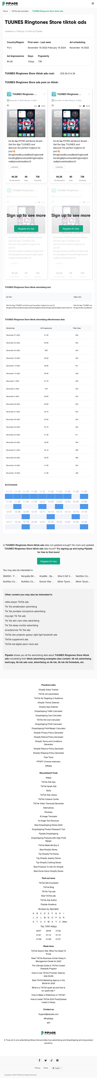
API (48, 1022)
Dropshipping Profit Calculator (48, 724)
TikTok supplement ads (16, 639)
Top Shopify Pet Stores (48, 853)
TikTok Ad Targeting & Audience (48, 698)
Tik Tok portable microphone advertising (25, 611)
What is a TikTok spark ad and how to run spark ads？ (48, 989)
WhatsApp (48, 1018)
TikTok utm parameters (48, 693)
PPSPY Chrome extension (48, 761)
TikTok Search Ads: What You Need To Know (48, 952)
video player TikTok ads (17, 601)
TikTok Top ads (48, 891)
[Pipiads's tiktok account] (51, 1060)
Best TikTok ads (48, 895)
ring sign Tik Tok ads (15, 615)
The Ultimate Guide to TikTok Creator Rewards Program (48, 967)
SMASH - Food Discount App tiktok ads (12, 576)
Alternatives (48, 807)
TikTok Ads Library (48, 794)
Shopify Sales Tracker (48, 689)
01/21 (38, 934)
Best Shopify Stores (48, 849)
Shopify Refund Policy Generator (48, 736)
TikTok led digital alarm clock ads (21, 644)
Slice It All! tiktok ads (67, 576)
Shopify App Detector (48, 706)
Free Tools (48, 757)
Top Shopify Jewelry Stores (48, 858)
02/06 (48, 930)
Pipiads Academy (48, 904)
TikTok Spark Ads (48, 786)
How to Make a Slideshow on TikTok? (48, 994)
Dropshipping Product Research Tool (48, 829)
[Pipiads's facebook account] (40, 1060)
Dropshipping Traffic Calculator (48, 711)
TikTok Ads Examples (48, 882)
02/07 (38, 930)
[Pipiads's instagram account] (57, 1060)
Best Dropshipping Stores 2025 (48, 824)
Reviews (48, 812)
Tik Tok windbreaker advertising (21, 606)
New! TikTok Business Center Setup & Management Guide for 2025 (48, 960)
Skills (48, 790)
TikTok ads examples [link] (20, 11)
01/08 (48, 939)
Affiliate (48, 765)
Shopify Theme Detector (48, 702)
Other (63, 921)
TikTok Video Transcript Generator (48, 803)
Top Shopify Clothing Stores (48, 862)
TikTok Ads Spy (48, 781)
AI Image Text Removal (48, 820)
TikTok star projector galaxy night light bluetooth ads (31, 634)
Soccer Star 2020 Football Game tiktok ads (48, 581)
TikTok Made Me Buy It (48, 845)
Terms (46, 1068)
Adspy (48, 777)
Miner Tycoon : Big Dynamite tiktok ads (67, 581)
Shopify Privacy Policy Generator (48, 732)
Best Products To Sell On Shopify (48, 866)
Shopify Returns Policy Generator (49, 748)
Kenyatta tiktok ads (30, 576)
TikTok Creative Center (48, 799)
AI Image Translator (48, 816)
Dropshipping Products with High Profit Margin (48, 839)
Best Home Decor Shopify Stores (48, 871)
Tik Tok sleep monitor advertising (21, 625)
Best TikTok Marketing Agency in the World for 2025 (48, 982)
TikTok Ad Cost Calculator (48, 719)
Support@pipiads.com (48, 1014)
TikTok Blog (48, 887)
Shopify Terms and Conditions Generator (48, 743)
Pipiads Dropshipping (48, 833)
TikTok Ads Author (48, 900)
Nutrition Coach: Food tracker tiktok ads (85, 576)
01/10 (58, 934)
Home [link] (5, 11)
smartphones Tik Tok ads (17, 630)
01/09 (38, 939)
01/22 (58, 930)
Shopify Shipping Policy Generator (48, 752)
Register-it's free (26, 228)
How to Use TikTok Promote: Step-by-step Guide (48, 974)
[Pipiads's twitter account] (45, 1060)
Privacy (37, 1068)
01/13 (48, 934)
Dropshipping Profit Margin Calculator (48, 728)
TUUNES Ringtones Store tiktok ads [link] (47, 11)
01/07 (58, 939)
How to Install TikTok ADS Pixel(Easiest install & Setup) (48, 1001)
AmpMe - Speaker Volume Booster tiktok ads (48, 576)
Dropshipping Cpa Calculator (48, 715)
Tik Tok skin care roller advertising (22, 620)
